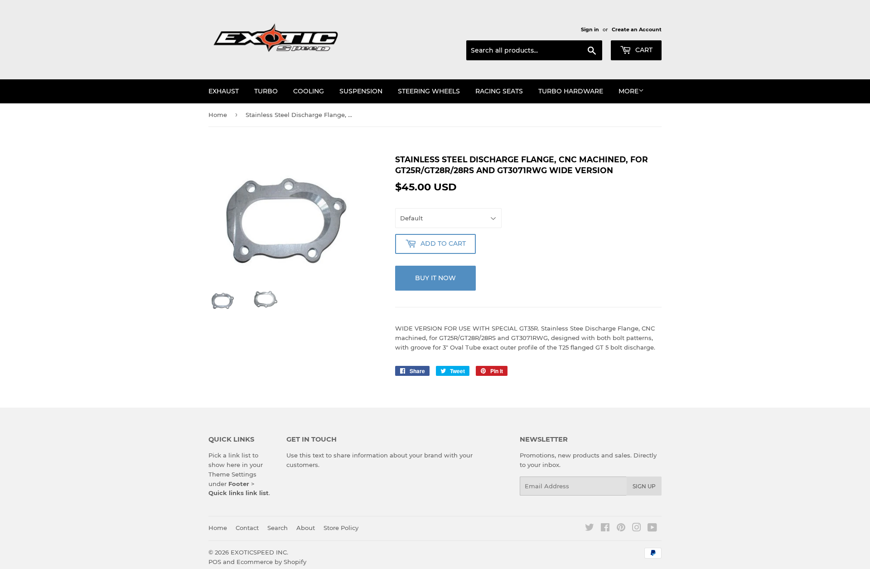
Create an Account (637, 29)
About (305, 527)
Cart (642, 50)
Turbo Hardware (570, 91)
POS (214, 561)
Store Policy (341, 527)
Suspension (360, 91)
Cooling (308, 91)
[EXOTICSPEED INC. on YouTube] (652, 528)
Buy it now (435, 278)
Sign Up (644, 486)
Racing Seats (499, 91)
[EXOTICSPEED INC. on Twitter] (589, 528)
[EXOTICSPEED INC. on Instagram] (636, 528)
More (628, 91)
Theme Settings (232, 474)
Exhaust (223, 91)
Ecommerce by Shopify (271, 561)
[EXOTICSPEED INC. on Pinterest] (621, 528)
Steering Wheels (429, 91)
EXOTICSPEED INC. (259, 552)
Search (277, 527)
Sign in (590, 29)
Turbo (266, 91)
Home (217, 114)
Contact (247, 527)
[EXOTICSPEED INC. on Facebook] (605, 528)
